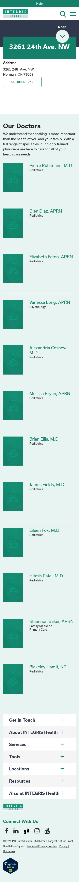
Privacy (63, 846)
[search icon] (64, 13)
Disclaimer (9, 851)
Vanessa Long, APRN (49, 302)
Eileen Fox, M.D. (45, 530)
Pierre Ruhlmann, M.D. (51, 165)
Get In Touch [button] (22, 720)
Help (39, 3)
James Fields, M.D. (47, 484)
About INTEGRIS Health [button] (33, 732)
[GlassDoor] (26, 830)
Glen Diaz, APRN (45, 211)
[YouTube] (47, 830)
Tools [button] (14, 756)
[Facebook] (7, 830)
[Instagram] (37, 830)
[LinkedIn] (16, 830)
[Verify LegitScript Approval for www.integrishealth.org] (10, 865)
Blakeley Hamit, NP (47, 666)
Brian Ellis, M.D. (44, 439)
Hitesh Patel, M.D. (46, 575)
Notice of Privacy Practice (42, 846)
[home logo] (12, 15)
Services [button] (17, 744)
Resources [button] (19, 781)
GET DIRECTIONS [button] (22, 81)
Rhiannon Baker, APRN (51, 621)
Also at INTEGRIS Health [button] (34, 793)
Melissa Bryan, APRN (49, 393)
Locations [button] (19, 768)
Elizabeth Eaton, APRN (51, 256)
